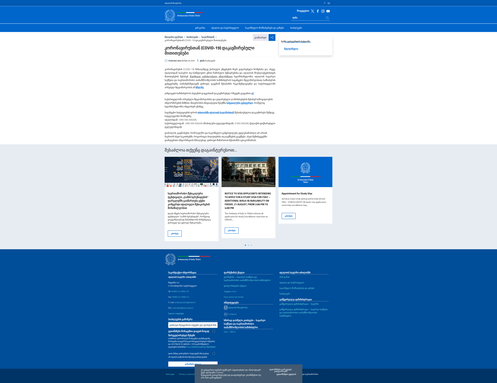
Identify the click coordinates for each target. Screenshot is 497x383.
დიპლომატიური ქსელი (235, 285)
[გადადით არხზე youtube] (327, 10)
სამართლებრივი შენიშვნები (204, 346)
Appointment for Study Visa (297, 193)
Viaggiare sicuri (230, 291)
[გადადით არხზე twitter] (312, 10)
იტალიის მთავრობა (173, 3)
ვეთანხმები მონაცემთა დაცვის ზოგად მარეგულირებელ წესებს (188, 331)
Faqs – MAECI (230, 331)
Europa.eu (232, 314)
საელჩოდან (208, 36)
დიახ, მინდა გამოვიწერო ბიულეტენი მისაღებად (188, 353)
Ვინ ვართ (284, 277)
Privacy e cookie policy (188, 374)
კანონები (176, 233)
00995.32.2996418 (180, 291)
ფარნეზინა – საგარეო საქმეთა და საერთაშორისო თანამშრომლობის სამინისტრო (247, 278)
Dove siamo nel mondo (233, 296)
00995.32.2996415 (180, 296)
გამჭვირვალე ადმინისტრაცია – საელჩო (299, 303)
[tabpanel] (191, 200)
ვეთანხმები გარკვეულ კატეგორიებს (283, 370)
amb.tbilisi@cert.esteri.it (183, 307)
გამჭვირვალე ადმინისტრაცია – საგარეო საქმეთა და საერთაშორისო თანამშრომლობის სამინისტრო (303, 312)
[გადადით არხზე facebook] (317, 10)
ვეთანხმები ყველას (286, 374)
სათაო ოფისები (176, 313)
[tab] (245, 245)
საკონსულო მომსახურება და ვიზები (296, 288)
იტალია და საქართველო (291, 282)
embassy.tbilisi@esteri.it (185, 302)
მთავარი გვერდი (174, 36)
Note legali (170, 374)
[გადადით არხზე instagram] (322, 10)
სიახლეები (192, 36)
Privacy (188, 346)
